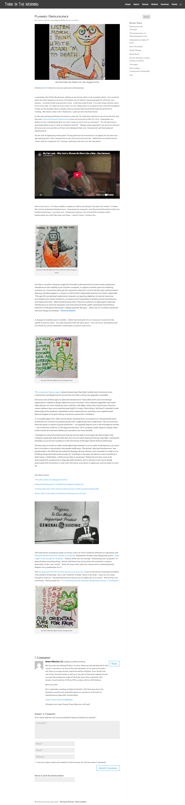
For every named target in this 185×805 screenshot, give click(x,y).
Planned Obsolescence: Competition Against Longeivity (59, 484)
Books (145, 5)
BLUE (45, 88)
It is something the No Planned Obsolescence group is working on (90, 581)
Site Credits (81, 802)
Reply (114, 663)
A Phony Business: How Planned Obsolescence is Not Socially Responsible (67, 489)
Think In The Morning (45, 20)
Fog (131, 75)
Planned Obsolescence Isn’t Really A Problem (54, 556)
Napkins (165, 5)
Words (154, 5)
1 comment (74, 20)
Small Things (135, 50)
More (174, 5)
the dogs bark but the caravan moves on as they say (60, 572)
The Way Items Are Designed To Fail (51, 480)
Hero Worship (135, 47)
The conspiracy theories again (48, 392)
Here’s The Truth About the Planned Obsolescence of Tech (60, 493)
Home (128, 5)
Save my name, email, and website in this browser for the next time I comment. (71, 762)
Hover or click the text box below (49, 776)
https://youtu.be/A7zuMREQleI (59, 700)
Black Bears (134, 54)
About (136, 5)
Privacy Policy (67, 802)
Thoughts (133, 64)
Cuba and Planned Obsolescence (56, 119)
